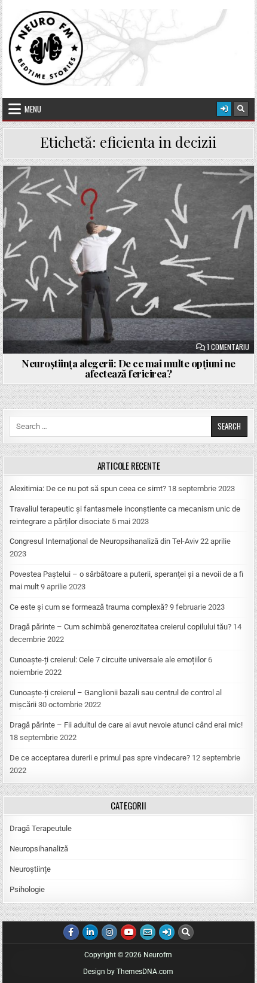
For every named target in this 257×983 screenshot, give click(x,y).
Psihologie (27, 889)
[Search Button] (241, 109)
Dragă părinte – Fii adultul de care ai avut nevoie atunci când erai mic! (126, 724)
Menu (33, 109)
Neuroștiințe (30, 869)
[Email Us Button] (147, 932)
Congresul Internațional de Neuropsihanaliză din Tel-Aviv (104, 541)
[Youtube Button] (128, 932)
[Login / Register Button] (224, 109)
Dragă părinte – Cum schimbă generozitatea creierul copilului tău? (120, 626)
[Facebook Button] (71, 932)
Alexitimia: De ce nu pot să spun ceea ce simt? (88, 488)
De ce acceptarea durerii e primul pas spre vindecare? (100, 757)
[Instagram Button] (109, 932)
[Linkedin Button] (90, 932)
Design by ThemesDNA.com (128, 971)
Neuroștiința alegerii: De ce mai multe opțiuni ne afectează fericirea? (128, 368)
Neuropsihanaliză (39, 848)
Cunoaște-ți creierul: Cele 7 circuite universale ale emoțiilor (108, 659)
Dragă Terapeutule (41, 828)
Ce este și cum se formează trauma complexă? (89, 606)
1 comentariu (228, 347)
